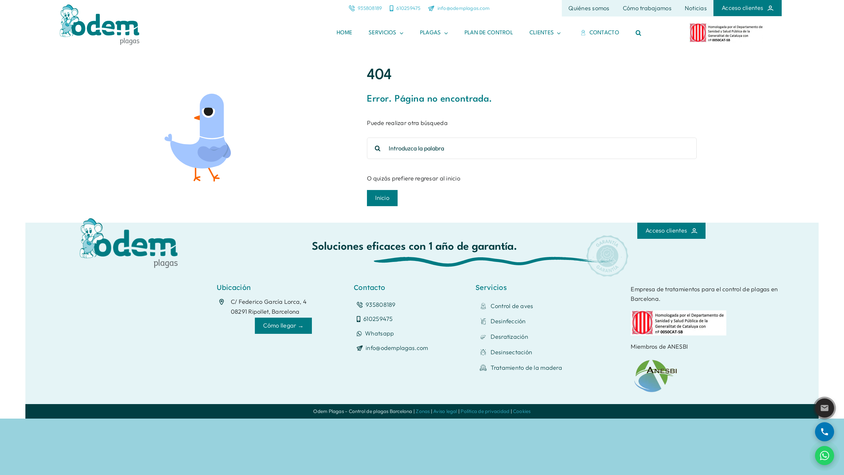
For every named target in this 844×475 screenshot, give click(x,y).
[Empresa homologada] (727, 26)
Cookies (522, 411)
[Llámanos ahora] (824, 431)
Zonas (423, 411)
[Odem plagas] (130, 215)
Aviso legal (445, 411)
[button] (638, 33)
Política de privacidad (485, 411)
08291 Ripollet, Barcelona (265, 311)
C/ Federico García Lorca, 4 (269, 301)
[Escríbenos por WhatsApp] (824, 455)
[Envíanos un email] (824, 408)
